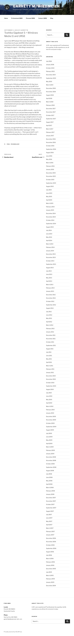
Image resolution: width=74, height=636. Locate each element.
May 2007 (49, 521)
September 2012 (51, 305)
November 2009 (51, 420)
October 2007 (50, 504)
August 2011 (49, 349)
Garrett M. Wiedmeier (36, 6)
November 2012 (51, 298)
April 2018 (49, 98)
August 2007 (50, 511)
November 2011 (51, 338)
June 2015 (49, 193)
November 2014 (51, 217)
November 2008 (51, 460)
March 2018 (49, 102)
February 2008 (50, 491)
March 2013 (49, 284)
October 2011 (50, 342)
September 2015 (51, 183)
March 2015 (49, 203)
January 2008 (50, 494)
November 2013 (51, 257)
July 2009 (49, 433)
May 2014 (49, 237)
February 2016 (50, 166)
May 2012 (49, 318)
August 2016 (50, 152)
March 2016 (49, 162)
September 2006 (51, 548)
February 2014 (50, 247)
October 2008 (50, 464)
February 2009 (50, 450)
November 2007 (51, 501)
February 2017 (50, 132)
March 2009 (50, 447)
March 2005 (50, 575)
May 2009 (49, 440)
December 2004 (51, 585)
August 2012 (50, 308)
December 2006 (51, 538)
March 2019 (49, 85)
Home (6, 18)
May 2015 (49, 196)
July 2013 (49, 271)
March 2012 (49, 325)
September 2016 (51, 149)
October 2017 (50, 115)
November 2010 (51, 379)
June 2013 (49, 274)
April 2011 (49, 362)
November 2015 (51, 176)
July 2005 (49, 572)
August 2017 (50, 122)
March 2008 (50, 487)
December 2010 (51, 376)
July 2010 (49, 393)
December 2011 (50, 335)
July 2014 (49, 230)
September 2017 (51, 118)
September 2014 (51, 223)
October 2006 (50, 545)
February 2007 (50, 531)
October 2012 (50, 301)
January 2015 (50, 210)
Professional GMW (17, 18)
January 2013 (50, 291)
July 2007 (49, 514)
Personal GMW (30, 18)
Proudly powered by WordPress (13, 631)
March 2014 (49, 244)
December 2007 (51, 497)
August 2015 (50, 186)
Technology (15, 144)
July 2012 (49, 311)
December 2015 (51, 173)
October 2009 (50, 423)
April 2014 (49, 240)
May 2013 (49, 278)
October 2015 (50, 179)
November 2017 (51, 112)
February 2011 (50, 369)
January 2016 (50, 169)
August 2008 (50, 470)
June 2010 (49, 396)
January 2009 (50, 453)
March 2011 (49, 365)
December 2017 (51, 108)
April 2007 (49, 524)
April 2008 (49, 484)
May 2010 (49, 399)
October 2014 (50, 220)
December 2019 (51, 74)
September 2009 (51, 426)
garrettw (24, 30)
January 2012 (50, 332)
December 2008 (51, 457)
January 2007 (50, 535)
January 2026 (50, 64)
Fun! (8, 144)
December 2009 (51, 416)
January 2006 (50, 565)
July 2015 (49, 190)
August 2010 (50, 389)
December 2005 (51, 568)
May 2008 (49, 480)
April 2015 (49, 200)
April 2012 (49, 321)
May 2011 (49, 359)
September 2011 (51, 345)
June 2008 (49, 477)
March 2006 (50, 558)
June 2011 (49, 355)
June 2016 (49, 156)
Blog (51, 18)
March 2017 (49, 129)
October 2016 (50, 145)
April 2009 (49, 443)
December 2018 (51, 88)
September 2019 (51, 78)
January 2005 (50, 582)
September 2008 (51, 467)
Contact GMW (42, 18)
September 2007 (51, 508)
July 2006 (49, 555)
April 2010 (49, 403)
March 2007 (49, 528)
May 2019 (49, 81)
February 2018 (50, 105)
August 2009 (50, 430)
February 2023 (50, 71)
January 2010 (50, 413)
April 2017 (49, 125)
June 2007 (49, 518)
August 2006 (50, 551)
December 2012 (51, 294)
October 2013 (50, 261)
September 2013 (51, 264)
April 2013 (49, 281)
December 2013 (51, 254)
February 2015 (50, 206)
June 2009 (49, 436)
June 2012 (49, 315)
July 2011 (48, 352)
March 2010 (49, 406)
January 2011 (50, 372)
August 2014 (50, 227)
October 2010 (50, 382)
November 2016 (51, 142)
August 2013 (50, 267)
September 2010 (51, 386)
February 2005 (50, 579)
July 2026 (49, 61)
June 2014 (49, 234)
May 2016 (49, 159)
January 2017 (50, 135)
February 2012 (50, 328)
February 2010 (50, 409)
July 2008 (49, 474)
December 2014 (51, 213)
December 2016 (51, 139)
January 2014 (50, 250)
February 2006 (50, 562)
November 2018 (51, 91)
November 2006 (51, 541)
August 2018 (50, 95)
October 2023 (50, 68)
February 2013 (50, 288)
